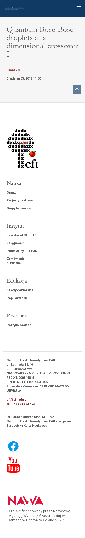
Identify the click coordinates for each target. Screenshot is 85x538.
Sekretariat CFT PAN (22, 235)
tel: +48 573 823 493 (21, 404)
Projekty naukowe (20, 200)
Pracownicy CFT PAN (22, 251)
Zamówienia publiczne (16, 261)
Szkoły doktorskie (20, 290)
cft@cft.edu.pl (17, 399)
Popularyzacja (17, 298)
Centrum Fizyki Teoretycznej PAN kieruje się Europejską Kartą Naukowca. (39, 423)
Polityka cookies (19, 325)
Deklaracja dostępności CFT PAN (31, 417)
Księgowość (15, 243)
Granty (11, 192)
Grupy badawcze (19, 208)
